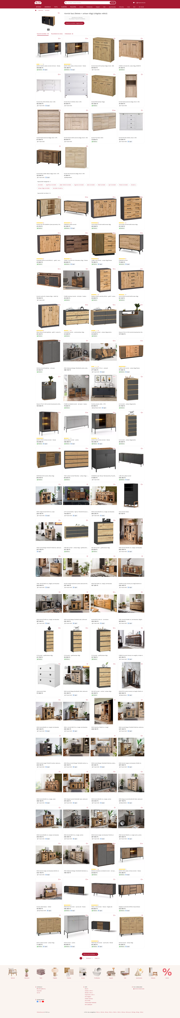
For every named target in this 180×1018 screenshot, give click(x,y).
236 (114, 110)
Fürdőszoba (97, 978)
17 (60, 38)
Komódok (47, 10)
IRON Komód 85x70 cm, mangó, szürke (73, 835)
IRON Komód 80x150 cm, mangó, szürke (101, 799)
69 (87, 304)
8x (98, 258)
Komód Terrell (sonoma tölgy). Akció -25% (74, 173)
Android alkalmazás (139, 988)
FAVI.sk (102, 1012)
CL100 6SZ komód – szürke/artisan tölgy (74, 332)
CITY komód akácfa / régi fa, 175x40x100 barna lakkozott (78, 511)
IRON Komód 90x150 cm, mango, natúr (46, 799)
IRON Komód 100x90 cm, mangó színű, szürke (130, 835)
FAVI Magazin (88, 996)
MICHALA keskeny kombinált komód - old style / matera (105, 871)
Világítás (55, 978)
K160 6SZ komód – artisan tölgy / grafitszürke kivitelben (78, 547)
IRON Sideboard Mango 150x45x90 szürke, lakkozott (77, 368)
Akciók (167, 978)
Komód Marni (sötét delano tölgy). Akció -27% (48, 173)
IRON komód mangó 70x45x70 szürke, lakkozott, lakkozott (51, 763)
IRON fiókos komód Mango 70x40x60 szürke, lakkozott (77, 763)
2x (98, 222)
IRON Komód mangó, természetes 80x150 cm (48, 871)
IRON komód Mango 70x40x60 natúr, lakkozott (75, 619)
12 (87, 448)
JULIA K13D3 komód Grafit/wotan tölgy (101, 224)
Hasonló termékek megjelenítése (74, 23)
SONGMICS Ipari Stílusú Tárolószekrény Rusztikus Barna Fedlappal (107, 476)
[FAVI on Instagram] (40, 1001)
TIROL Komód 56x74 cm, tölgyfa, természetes (48, 583)
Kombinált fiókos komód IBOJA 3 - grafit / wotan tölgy (50, 260)
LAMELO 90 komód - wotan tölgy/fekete (101, 260)
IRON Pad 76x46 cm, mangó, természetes (101, 583)
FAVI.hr (115, 1012)
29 (114, 843)
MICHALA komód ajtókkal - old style (46, 368)
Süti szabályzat (88, 1004)
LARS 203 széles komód (125, 476)
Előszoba (153, 978)
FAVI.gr (138, 1012)
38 (87, 412)
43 (60, 233)
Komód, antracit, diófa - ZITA (98, 404)
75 (60, 197)
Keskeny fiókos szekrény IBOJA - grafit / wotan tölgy (104, 296)
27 (60, 74)
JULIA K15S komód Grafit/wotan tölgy (128, 224)
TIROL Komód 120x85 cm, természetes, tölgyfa (130, 619)
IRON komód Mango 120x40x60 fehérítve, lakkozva (104, 763)
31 (142, 269)
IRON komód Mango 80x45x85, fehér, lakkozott (75, 691)
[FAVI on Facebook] (37, 1001)
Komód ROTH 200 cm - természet (99, 619)
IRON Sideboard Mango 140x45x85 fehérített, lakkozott (77, 871)
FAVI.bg (133, 1012)
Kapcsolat (39, 990)
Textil (41, 978)
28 (114, 233)
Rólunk (86, 988)
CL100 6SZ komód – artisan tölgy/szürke (101, 332)
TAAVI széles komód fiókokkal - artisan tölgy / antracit (77, 476)
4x (98, 294)
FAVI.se (123, 1012)
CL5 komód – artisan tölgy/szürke (127, 440)
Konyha (83, 978)
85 (142, 233)
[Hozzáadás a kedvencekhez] (60, 110)
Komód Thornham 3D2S (97, 137)
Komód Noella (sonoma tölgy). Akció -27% (47, 137)
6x (125, 258)
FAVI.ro (111, 1012)
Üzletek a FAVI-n (89, 990)
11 (87, 269)
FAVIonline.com (40, 1012)
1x (98, 366)
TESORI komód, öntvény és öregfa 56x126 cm (130, 583)
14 (60, 412)
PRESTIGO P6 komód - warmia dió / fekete (75, 906)
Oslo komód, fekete (124, 511)
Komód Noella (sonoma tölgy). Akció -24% (129, 101)
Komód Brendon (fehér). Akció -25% (128, 137)
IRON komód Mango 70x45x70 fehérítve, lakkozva (49, 547)
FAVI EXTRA (87, 1000)
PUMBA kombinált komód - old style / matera (75, 404)
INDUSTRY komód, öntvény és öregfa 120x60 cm (131, 691)
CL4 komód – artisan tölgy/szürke (127, 404)
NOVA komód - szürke (69, 942)
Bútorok (13, 978)
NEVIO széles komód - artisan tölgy (45, 942)
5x (43, 222)
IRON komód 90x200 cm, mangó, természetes (102, 511)
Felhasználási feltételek (90, 1002)
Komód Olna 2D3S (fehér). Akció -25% (46, 101)
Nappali (111, 978)
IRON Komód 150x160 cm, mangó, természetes (130, 547)
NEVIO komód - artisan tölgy (126, 942)
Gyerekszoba (139, 978)
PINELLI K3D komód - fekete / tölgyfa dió (101, 906)
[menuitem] (38, 6)
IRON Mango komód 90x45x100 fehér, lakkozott (130, 799)
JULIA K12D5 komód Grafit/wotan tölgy (128, 296)
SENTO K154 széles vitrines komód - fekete (75, 66)
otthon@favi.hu (42, 988)
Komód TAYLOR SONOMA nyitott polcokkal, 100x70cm (50, 224)
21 (60, 879)
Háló (125, 978)
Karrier (38, 992)
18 (142, 340)
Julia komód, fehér (41, 691)
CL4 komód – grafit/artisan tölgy (99, 655)
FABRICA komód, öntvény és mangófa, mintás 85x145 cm (133, 655)
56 (114, 304)
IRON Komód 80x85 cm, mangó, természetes (48, 835)
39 (114, 197)
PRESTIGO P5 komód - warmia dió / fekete (102, 942)
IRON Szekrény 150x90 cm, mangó (99, 727)
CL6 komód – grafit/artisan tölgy (45, 655)
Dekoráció (26, 978)
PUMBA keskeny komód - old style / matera (75, 296)
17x (71, 222)
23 (114, 269)
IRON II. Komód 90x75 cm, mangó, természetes (75, 727)
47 (87, 233)
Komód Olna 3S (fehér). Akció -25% (72, 101)
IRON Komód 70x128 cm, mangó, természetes (48, 619)
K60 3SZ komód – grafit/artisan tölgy (100, 547)
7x (125, 222)
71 (142, 304)
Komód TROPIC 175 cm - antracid (99, 368)
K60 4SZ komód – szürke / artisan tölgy (101, 691)
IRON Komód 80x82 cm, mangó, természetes (48, 727)
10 (114, 412)
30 (87, 38)
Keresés (112, 2)
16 (60, 304)
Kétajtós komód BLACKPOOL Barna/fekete (129, 906)
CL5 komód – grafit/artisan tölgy (72, 655)
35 (114, 340)
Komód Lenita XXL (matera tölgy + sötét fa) (47, 296)
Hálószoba (40, 10)
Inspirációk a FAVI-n (90, 994)
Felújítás (69, 978)
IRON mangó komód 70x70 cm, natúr (46, 511)
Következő (88, 958)
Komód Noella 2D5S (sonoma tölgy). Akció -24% (76, 137)
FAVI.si (141, 1012)
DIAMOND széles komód (70, 224)
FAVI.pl (106, 1012)
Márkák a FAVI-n (89, 992)
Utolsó (96, 958)
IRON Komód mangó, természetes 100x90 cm (130, 763)
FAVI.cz (98, 1012)
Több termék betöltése (89, 954)
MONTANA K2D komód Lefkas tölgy (45, 476)
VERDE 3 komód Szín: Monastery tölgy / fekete (76, 260)
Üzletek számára (89, 998)
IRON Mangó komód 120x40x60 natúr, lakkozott (75, 799)
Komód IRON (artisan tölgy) (98, 101)
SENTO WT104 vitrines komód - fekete (46, 440)
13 (87, 915)
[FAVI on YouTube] (43, 1001)
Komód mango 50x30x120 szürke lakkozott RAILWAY (77, 583)
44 (60, 269)
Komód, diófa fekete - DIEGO (44, 906)
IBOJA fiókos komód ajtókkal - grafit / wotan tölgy (49, 332)
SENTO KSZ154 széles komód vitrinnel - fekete (48, 66)
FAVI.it (119, 1012)
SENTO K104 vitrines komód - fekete (100, 440)
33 (142, 197)
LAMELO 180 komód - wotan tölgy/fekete (129, 368)
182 (87, 197)
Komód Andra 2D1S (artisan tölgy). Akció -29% (102, 66)
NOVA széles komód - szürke (71, 440)
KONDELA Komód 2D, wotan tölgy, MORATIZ (130, 66)
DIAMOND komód (123, 260)
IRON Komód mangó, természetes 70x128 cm (102, 835)
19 (87, 879)
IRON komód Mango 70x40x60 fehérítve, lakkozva (131, 727)
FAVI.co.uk (128, 1012)
